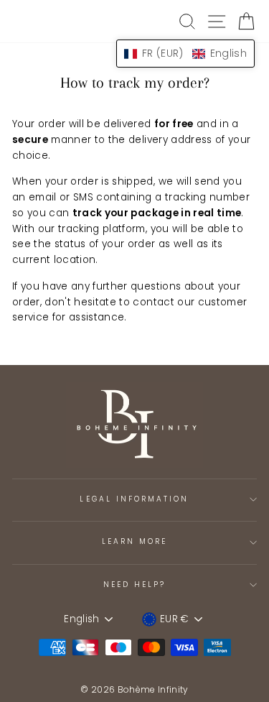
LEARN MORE (135, 541)
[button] (185, 53)
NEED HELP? (134, 584)
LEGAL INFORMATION (134, 499)
